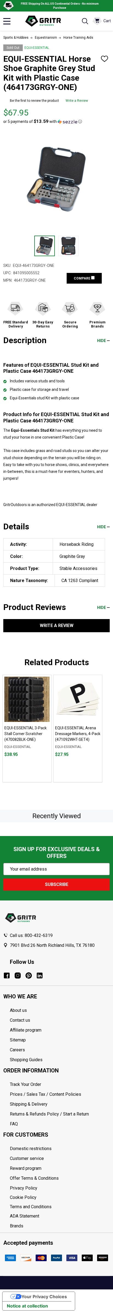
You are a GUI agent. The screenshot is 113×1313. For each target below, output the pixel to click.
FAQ (14, 1123)
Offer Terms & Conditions (34, 1178)
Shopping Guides (26, 1059)
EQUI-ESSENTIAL (36, 48)
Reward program (25, 1168)
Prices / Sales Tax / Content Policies (45, 1094)
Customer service (27, 1158)
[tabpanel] (27, 728)
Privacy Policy (60, 1188)
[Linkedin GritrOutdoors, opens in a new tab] (39, 975)
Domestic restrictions (31, 1148)
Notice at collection (27, 1306)
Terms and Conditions (60, 1207)
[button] (42, 121)
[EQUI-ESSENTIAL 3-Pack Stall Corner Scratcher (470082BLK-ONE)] (27, 699)
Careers (17, 1049)
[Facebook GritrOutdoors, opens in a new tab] (6, 975)
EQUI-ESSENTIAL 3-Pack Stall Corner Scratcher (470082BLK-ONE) (25, 734)
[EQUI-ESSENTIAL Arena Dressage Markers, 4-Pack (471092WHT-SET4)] (77, 699)
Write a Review (77, 101)
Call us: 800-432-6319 (31, 935)
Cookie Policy (60, 1197)
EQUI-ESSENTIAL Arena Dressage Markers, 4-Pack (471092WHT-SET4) (77, 734)
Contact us (20, 1020)
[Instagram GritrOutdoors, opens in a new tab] (17, 975)
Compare (82, 278)
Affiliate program (25, 1030)
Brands (16, 1226)
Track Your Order (25, 1084)
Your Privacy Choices (44, 1296)
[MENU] (6, 21)
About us (18, 1010)
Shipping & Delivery (28, 1104)
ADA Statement (24, 1216)
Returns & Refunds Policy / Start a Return (49, 1114)
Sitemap (18, 1040)
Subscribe (56, 884)
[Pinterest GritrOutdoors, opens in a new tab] (28, 975)
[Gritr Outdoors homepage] (45, 21)
